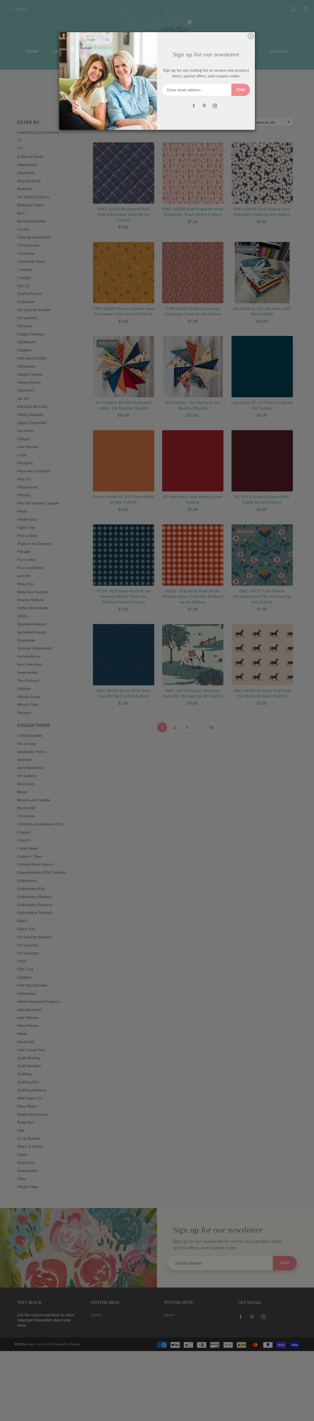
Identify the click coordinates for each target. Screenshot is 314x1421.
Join (240, 90)
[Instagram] (214, 106)
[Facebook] (193, 106)
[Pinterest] (204, 106)
